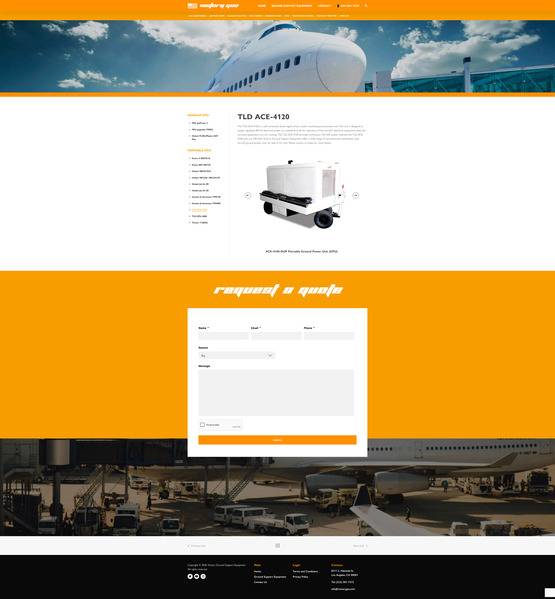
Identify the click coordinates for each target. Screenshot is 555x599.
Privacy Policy (300, 576)
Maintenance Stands (302, 15)
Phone (309, 328)
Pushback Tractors (327, 15)
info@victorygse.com (343, 589)
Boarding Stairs (273, 15)
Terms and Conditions (305, 571)
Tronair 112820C (200, 222)
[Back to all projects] (277, 545)
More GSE (344, 15)
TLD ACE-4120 (199, 209)
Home (257, 571)
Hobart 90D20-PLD (201, 171)
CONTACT (324, 5)
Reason (203, 347)
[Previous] (248, 195)
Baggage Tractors (237, 15)
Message (204, 366)
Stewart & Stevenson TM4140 (206, 196)
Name (203, 328)
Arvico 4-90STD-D (201, 158)
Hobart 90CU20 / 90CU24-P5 (206, 177)
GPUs (286, 15)
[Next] (355, 195)
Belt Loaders (255, 15)
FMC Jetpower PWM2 (202, 129)
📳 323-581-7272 (347, 5)
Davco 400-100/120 (201, 164)
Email (256, 328)
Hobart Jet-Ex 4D (200, 183)
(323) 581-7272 (345, 582)
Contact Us (260, 582)
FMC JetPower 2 (200, 122)
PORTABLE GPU (199, 150)
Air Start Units (217, 15)
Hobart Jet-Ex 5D (200, 190)
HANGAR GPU (198, 115)
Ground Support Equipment (270, 576)
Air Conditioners (197, 15)
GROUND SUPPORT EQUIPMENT (291, 5)
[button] (366, 6)
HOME (262, 5)
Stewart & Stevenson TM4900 (206, 203)
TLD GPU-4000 (199, 216)
